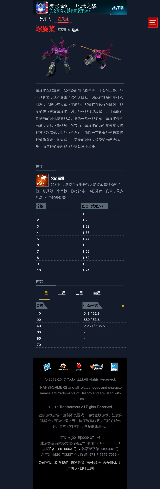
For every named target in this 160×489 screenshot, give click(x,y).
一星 (44, 293)
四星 (97, 293)
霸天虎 (63, 18)
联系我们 (61, 462)
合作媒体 (110, 462)
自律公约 (87, 467)
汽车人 (45, 18)
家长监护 (94, 462)
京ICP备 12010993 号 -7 (62, 448)
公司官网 (45, 462)
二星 (62, 293)
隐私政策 (78, 462)
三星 (79, 293)
